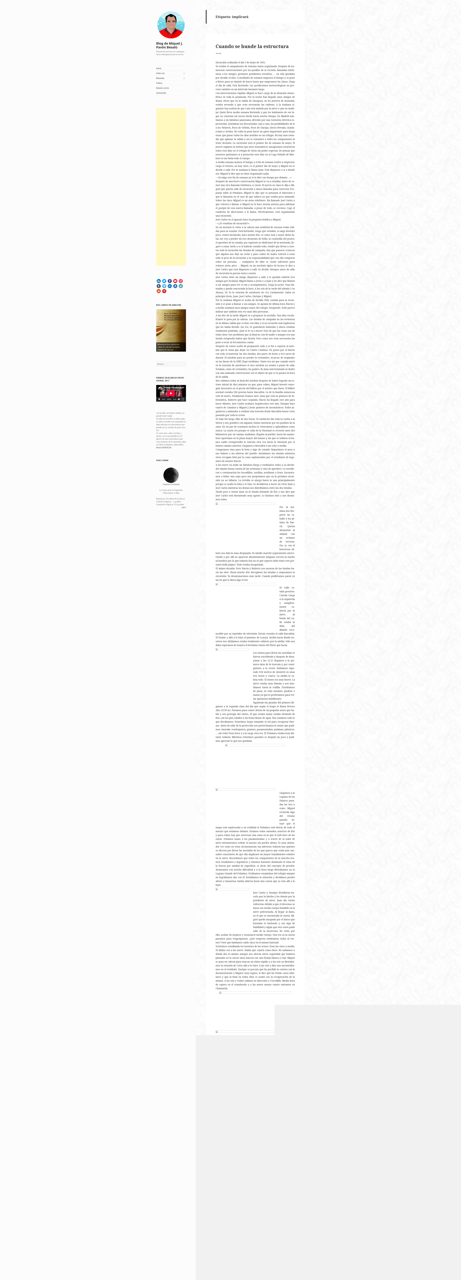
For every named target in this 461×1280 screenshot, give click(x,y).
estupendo (280, 1162)
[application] (171, 393)
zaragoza (242, 1243)
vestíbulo (261, 1240)
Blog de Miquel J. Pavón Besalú (169, 45)
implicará (282, 1174)
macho (251, 1185)
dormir (218, 1157)
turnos (219, 1240)
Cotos (256, 1145)
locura (239, 1185)
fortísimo (279, 1165)
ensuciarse (242, 1160)
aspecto (247, 1125)
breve (281, 1131)
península (220, 1206)
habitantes (261, 1171)
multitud (287, 1191)
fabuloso (237, 1165)
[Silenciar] (179, 399)
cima (245, 1139)
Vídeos (159, 83)
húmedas (242, 1174)
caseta (259, 1137)
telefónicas (231, 1234)
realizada (288, 1217)
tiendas (279, 1234)
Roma (250, 1226)
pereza (254, 1206)
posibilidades (273, 1211)
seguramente (277, 1226)
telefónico (241, 1234)
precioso (219, 1214)
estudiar (271, 1162)
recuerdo (246, 1220)
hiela (277, 1171)
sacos (256, 1226)
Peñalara (261, 1203)
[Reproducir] (159, 399)
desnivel (219, 1154)
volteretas (225, 1243)
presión (240, 1214)
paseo (240, 1203)
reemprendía (270, 1220)
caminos (263, 1134)
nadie (232, 1194)
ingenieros (253, 1177)
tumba (282, 1237)
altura (268, 1119)
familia (253, 1165)
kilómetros (270, 1180)
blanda (232, 1131)
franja (218, 1168)
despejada (228, 1154)
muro (218, 1194)
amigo (275, 1119)
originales (232, 1200)
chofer (240, 1139)
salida (263, 1226)
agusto (282, 1116)
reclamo (219, 1220)
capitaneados (231, 1137)
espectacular (285, 1160)
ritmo (225, 1226)
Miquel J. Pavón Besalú (250, 1111)
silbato (261, 1229)
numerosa (226, 1197)
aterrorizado (265, 1125)
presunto (249, 1214)
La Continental (282, 1180)
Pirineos (271, 1208)
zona (261, 1243)
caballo (288, 1131)
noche (271, 1194)
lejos (276, 1183)
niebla (259, 1194)
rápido (251, 1217)
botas (274, 1131)
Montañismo (221, 1114)
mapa (228, 1188)
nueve (291, 1194)
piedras (249, 1208)
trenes (269, 1237)
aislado (229, 1119)
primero (265, 1214)
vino (274, 1240)
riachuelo (287, 1223)
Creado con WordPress (226, 1266)
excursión (220, 1165)
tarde (276, 1232)
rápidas (244, 1217)
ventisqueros (242, 1240)
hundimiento (271, 1174)
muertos (278, 1191)
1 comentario (273, 1243)
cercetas (276, 1137)
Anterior (152, 330)
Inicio (158, 68)
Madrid (265, 1185)
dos (223, 1157)
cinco (251, 1139)
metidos (234, 1191)
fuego (234, 1168)
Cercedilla (267, 1137)
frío (223, 1168)
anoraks (260, 1122)
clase (270, 1139)
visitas (280, 1240)
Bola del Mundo (254, 1131)
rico (217, 1226)
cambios (247, 1134)
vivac (218, 1243)
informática (241, 1177)
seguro (287, 1226)
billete (218, 1131)
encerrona (231, 1160)
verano (252, 1240)
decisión (219, 1151)
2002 (266, 1111)
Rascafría (259, 1217)
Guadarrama (285, 1111)
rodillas (239, 1226)
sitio (276, 1229)
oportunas (274, 1197)
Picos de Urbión (238, 1208)
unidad (232, 1240)
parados (276, 1200)
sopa (218, 1232)
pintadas (263, 1208)
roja (245, 1226)
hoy (235, 1174)
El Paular (250, 1157)
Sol (289, 1229)
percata (247, 1206)
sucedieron (243, 1232)
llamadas (289, 1183)
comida (229, 1142)
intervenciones (285, 1177)
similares (269, 1229)
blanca (225, 1131)
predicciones (230, 1214)
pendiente (271, 1203)
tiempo (272, 1234)
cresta (262, 1145)
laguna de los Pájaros (243, 1183)
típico (286, 1234)
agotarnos (273, 1116)
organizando (221, 1200)
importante (221, 1177)
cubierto (236, 1148)
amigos (282, 1119)
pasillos (247, 1203)
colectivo (290, 1139)
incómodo (231, 1177)
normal (278, 1194)
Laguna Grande (261, 1183)
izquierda (248, 1180)
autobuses (229, 1128)
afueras (264, 1116)
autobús (219, 1128)
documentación (282, 1154)
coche (282, 1139)
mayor (271, 1188)
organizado (284, 1197)
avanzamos (239, 1128)
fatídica (265, 1165)
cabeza (219, 1134)
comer (222, 1142)
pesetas (284, 1206)
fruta (228, 1168)
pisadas (279, 1208)
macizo (258, 1185)
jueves (261, 1180)
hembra (270, 1171)
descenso (275, 1151)
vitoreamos (289, 1240)
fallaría (245, 1165)
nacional (225, 1194)
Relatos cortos (162, 88)
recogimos (228, 1220)
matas (250, 1188)
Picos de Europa (223, 1208)
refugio (280, 1220)
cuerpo (267, 1148)
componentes (240, 1142)
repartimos (243, 1223)
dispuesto (261, 1154)
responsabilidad (256, 1223)
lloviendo (231, 1185)
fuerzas (248, 1168)
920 (263, 1114)
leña (282, 1183)
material (258, 1188)
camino (255, 1134)
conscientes (279, 1142)
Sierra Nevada (250, 1229)
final (272, 1165)
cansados (220, 1137)
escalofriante (265, 1160)
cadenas (226, 1134)
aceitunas (220, 1116)
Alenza (252, 1119)
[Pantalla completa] (183, 399)
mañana (282, 1185)
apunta (219, 1125)
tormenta (233, 1237)
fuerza (241, 1168)
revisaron (278, 1223)
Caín (233, 1134)
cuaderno (270, 1145)
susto (271, 1232)
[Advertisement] (171, 187)
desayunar (228, 1151)
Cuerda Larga (257, 1148)
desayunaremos (241, 1151)
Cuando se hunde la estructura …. (252, 49)
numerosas (237, 1197)
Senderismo (233, 1114)
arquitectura (228, 1125)
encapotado (221, 1160)
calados (239, 1134)
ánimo (253, 1122)
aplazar (289, 1122)
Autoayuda (161, 93)
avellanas (250, 1128)
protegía (219, 1217)
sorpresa (225, 1232)
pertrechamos (273, 1206)
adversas (244, 1116)
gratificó (272, 1168)
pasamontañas (222, 1203)
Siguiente (190, 330)
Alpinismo (274, 1111)
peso (291, 1206)
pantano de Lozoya (263, 1200)
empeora (268, 1157)
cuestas (275, 1148)
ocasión (246, 1197)
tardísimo (284, 1232)
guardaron (240, 1171)
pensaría (230, 1206)
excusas (228, 1165)
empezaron (278, 1157)
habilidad (250, 1171)
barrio (270, 1128)
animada (219, 1122)
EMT (286, 1157)
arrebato (239, 1125)
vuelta (234, 1243)
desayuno (253, 1151)
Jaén (255, 1180)
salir (268, 1226)
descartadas (264, 1151)
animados (237, 1122)
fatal (259, 1165)
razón (267, 1217)
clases (276, 1139)
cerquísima (221, 1139)
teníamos (256, 1234)
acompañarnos (232, 1116)
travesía (261, 1237)
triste (275, 1237)
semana (219, 1229)
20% (250, 1114)
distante (271, 1154)
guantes (231, 1171)
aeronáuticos (254, 1116)
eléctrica (259, 1157)
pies (256, 1208)
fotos (286, 1165)
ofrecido (264, 1197)
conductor (269, 1142)
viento (269, 1240)
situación (283, 1229)
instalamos (263, 1177)
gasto (255, 1168)
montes (270, 1191)
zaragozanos (252, 1243)
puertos (236, 1217)
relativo (224, 1223)
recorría (237, 1220)
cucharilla (245, 1148)
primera (257, 1214)
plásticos (227, 1211)
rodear (232, 1226)
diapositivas (239, 1154)
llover (223, 1185)
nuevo (218, 1197)
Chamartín (231, 1139)
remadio (233, 1223)
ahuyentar (220, 1119)
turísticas (290, 1237)
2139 (255, 1114)
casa (253, 1137)
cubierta (228, 1148)
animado (228, 1122)
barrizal (277, 1128)
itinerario (238, 1180)
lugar (245, 1185)
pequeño (239, 1206)
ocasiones (255, 1197)
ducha (229, 1157)
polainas (250, 1211)
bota (269, 1131)
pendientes (281, 1203)
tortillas (242, 1237)
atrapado (287, 1125)
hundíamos (259, 1174)
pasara (233, 1203)
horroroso (228, 1174)
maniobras (220, 1188)
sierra (240, 1229)
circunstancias (260, 1139)
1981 (245, 1114)
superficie (263, 1232)
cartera (247, 1137)
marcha (243, 1188)
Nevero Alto (250, 1194)
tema (248, 1234)
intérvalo (273, 1177)
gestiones (262, 1168)
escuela (275, 1160)
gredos (280, 1168)
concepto (251, 1142)
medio (277, 1188)
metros (242, 1191)
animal (246, 1122)
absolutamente (281, 1114)
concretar (260, 1142)
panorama (249, 1200)
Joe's (184, 507)
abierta (269, 1114)
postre (283, 1211)
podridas (242, 1211)
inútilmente (227, 1180)
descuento (284, 1151)
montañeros (260, 1191)
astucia (255, 1125)
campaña (285, 1134)
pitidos (219, 1211)
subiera (233, 1232)
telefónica (220, 1234)
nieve (265, 1194)
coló (217, 1142)
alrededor (260, 1119)
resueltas (268, 1223)
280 (259, 1114)
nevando (240, 1194)
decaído (282, 1148)
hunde (250, 1174)
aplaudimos (279, 1122)
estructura (239, 1162)
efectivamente (239, 1157)
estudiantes (261, 1162)
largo (271, 1183)
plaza (234, 1211)
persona (262, 1206)
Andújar (289, 1119)
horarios (219, 1174)
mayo (265, 1188)
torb (226, 1237)
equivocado (253, 1160)
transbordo (252, 1237)
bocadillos (241, 1131)
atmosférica (277, 1125)
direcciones (251, 1154)
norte (285, 1194)
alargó (236, 1119)
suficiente (253, 1232)
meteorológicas (222, 1191)
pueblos (228, 1217)
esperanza (220, 1162)
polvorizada (260, 1211)
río (221, 1226)
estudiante (250, 1162)
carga (240, 1137)
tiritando (220, 1237)
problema (274, 1214)
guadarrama (221, 1171)
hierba (283, 1171)
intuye (218, 1180)
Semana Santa (230, 1229)
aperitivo (269, 1122)
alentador (244, 1119)
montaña (250, 1191)
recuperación (257, 1220)
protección (285, 1214)
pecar (254, 1203)
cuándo (279, 1145)
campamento (274, 1134)
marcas (235, 1188)
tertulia (264, 1234)
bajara (264, 1128)
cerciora (284, 1137)
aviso (257, 1128)
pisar (286, 1208)
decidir (290, 1148)
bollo (264, 1131)
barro (284, 1128)
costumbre (248, 1145)
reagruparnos (277, 1217)
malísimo (274, 1185)
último (225, 1240)
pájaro (241, 1200)
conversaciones (235, 1145)
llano (218, 1185)
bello (290, 1128)
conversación (221, 1145)
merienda (285, 1188)
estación (230, 1162)
